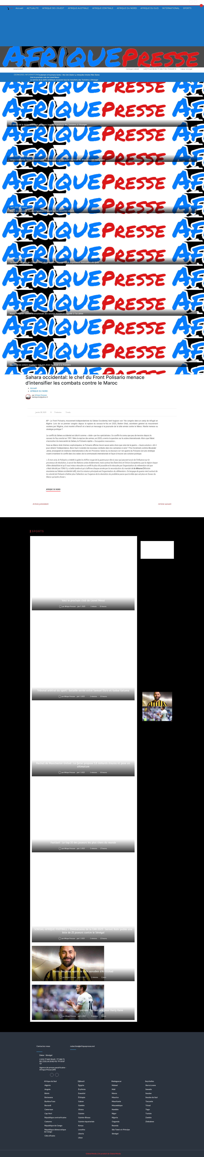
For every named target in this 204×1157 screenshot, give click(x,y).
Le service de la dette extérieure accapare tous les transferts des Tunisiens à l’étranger (64, 80)
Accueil (19, 8)
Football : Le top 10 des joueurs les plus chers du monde (83, 842)
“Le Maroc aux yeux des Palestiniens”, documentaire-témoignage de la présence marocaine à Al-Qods (54, 262)
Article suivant (164, 504)
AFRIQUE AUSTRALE (78, 8)
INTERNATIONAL (170, 8)
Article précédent (40, 504)
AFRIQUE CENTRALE (102, 8)
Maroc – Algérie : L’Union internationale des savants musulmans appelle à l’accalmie (46, 313)
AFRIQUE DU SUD (149, 8)
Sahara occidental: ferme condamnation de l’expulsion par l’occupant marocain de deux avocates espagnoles (57, 160)
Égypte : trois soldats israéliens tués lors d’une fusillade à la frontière (40, 365)
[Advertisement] (102, 28)
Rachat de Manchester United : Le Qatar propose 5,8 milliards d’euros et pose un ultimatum (83, 765)
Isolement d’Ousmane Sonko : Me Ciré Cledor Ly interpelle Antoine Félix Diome (69, 75)
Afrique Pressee (41, 395)
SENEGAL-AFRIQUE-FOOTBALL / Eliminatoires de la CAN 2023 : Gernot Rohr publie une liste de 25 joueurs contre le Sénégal (83, 931)
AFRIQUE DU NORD (127, 8)
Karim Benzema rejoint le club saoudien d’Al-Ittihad (83, 971)
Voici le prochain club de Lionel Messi (44, 77)
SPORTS (187, 8)
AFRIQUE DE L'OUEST (53, 8)
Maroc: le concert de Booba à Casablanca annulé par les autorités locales (42, 211)
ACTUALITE (33, 8)
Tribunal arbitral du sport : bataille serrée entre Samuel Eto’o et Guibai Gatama (83, 690)
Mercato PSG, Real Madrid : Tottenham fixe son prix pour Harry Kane (83, 1010)
